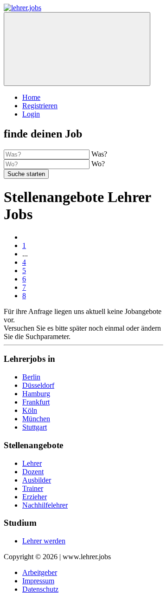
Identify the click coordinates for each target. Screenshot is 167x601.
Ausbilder (36, 480)
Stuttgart (34, 427)
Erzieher (34, 497)
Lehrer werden (43, 541)
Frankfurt (36, 402)
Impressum (38, 581)
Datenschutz (40, 589)
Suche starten (26, 173)
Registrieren (40, 106)
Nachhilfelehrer (45, 505)
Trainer (32, 488)
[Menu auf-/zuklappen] (77, 49)
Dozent (33, 472)
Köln (29, 410)
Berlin (31, 377)
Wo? (98, 164)
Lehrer (32, 463)
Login (31, 114)
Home (31, 97)
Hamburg (36, 394)
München (36, 419)
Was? (99, 154)
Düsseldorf (38, 385)
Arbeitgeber (39, 572)
